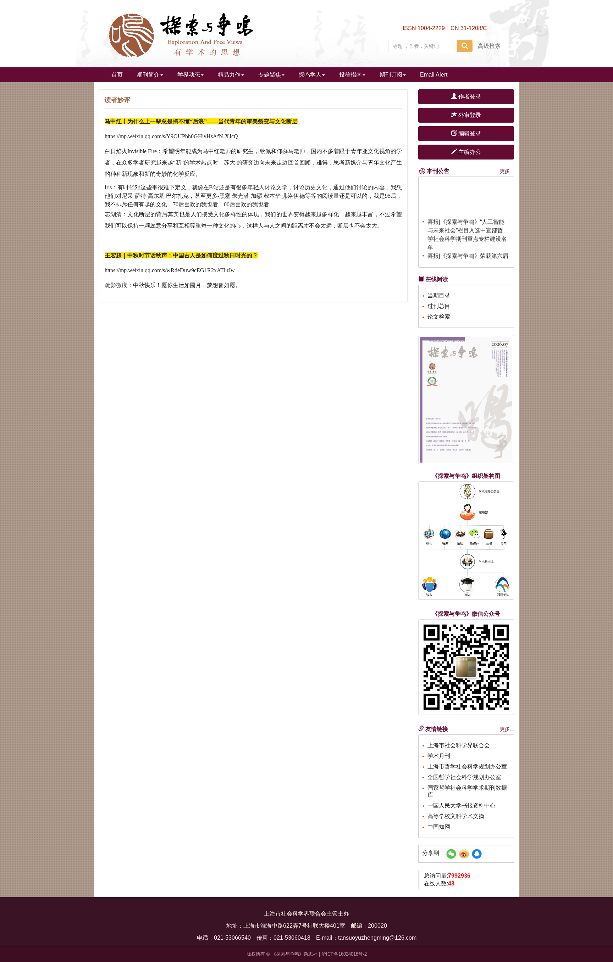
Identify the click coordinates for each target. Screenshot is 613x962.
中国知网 (438, 827)
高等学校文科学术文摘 (455, 816)
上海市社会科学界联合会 (458, 745)
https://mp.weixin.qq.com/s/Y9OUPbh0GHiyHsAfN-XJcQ (171, 136)
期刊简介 (148, 75)
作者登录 (469, 97)
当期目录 (438, 295)
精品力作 (229, 75)
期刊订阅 (391, 75)
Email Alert (433, 75)
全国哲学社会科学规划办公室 (464, 777)
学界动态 (188, 75)
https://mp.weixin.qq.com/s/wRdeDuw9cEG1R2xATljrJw (170, 270)
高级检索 (489, 46)
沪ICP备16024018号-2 (344, 954)
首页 (117, 75)
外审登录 (469, 115)
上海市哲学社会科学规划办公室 (467, 767)
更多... (507, 171)
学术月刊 (438, 756)
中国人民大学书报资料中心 (461, 805)
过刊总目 (438, 306)
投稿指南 (350, 75)
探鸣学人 (310, 75)
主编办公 (469, 152)
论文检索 (438, 317)
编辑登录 (469, 133)
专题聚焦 (269, 75)
